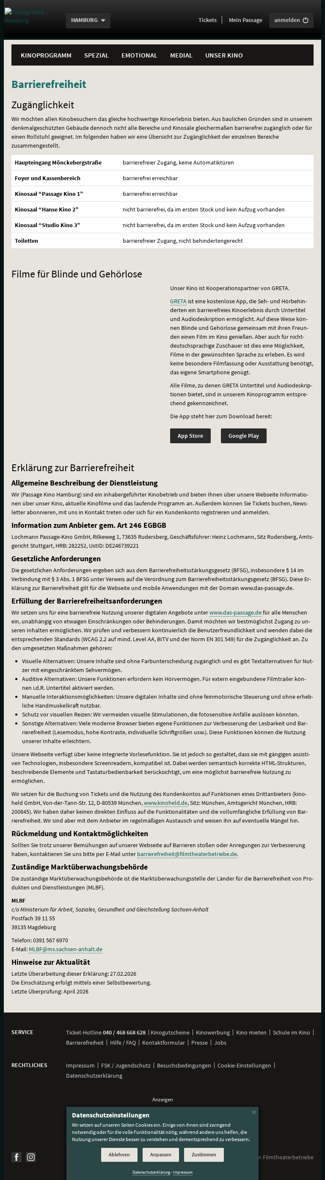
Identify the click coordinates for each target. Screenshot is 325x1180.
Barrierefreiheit (85, 1043)
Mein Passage (245, 20)
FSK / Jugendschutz (126, 1065)
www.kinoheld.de (165, 803)
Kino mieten (251, 1032)
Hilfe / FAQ (123, 1043)
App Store (190, 435)
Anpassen (160, 1154)
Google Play (244, 435)
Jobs (220, 1043)
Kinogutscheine (170, 1032)
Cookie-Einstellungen (244, 1065)
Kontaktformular (163, 1043)
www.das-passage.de (235, 612)
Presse (199, 1043)
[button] (207, 20)
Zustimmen (204, 1154)
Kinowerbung (213, 1032)
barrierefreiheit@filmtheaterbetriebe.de (187, 854)
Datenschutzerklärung (94, 1075)
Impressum (80, 1065)
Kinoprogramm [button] (46, 55)
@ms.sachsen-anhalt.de (65, 949)
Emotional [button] (139, 55)
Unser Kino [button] (224, 55)
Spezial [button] (96, 55)
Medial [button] (181, 55)
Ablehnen (119, 1154)
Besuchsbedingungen (184, 1065)
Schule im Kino (291, 1032)
